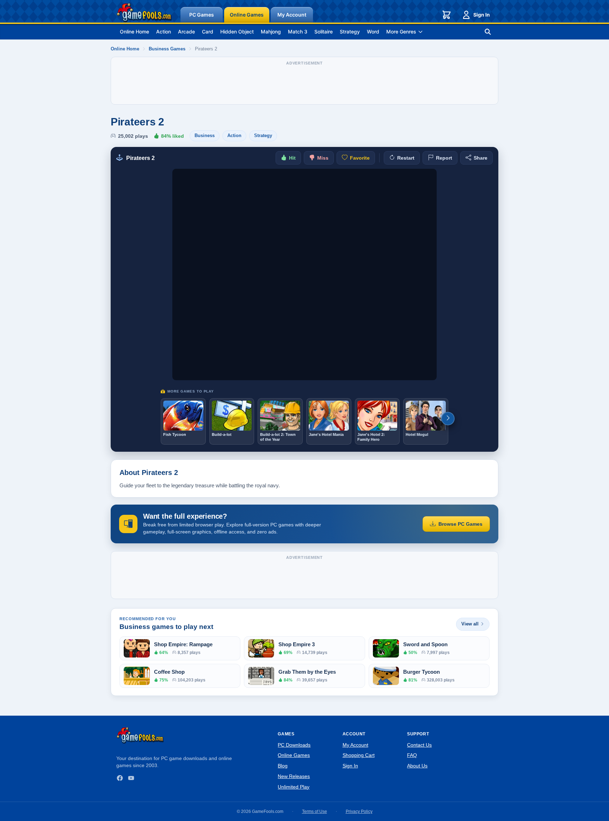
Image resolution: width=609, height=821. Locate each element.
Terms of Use (314, 811)
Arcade (186, 32)
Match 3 (297, 32)
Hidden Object (237, 32)
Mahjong (271, 32)
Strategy (350, 32)
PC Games (201, 15)
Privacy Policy (359, 811)
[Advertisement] (304, 84)
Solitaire (323, 32)
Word (373, 32)
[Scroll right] (448, 418)
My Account (291, 15)
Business (205, 135)
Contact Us (419, 745)
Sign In (481, 15)
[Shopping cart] (446, 15)
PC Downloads (294, 745)
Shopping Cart (359, 755)
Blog (283, 765)
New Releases (294, 776)
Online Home (134, 32)
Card (207, 32)
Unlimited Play (293, 787)
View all (470, 623)
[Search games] (488, 32)
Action (163, 32)
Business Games (167, 48)
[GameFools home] (144, 13)
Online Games (247, 15)
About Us (417, 765)
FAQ (412, 755)
